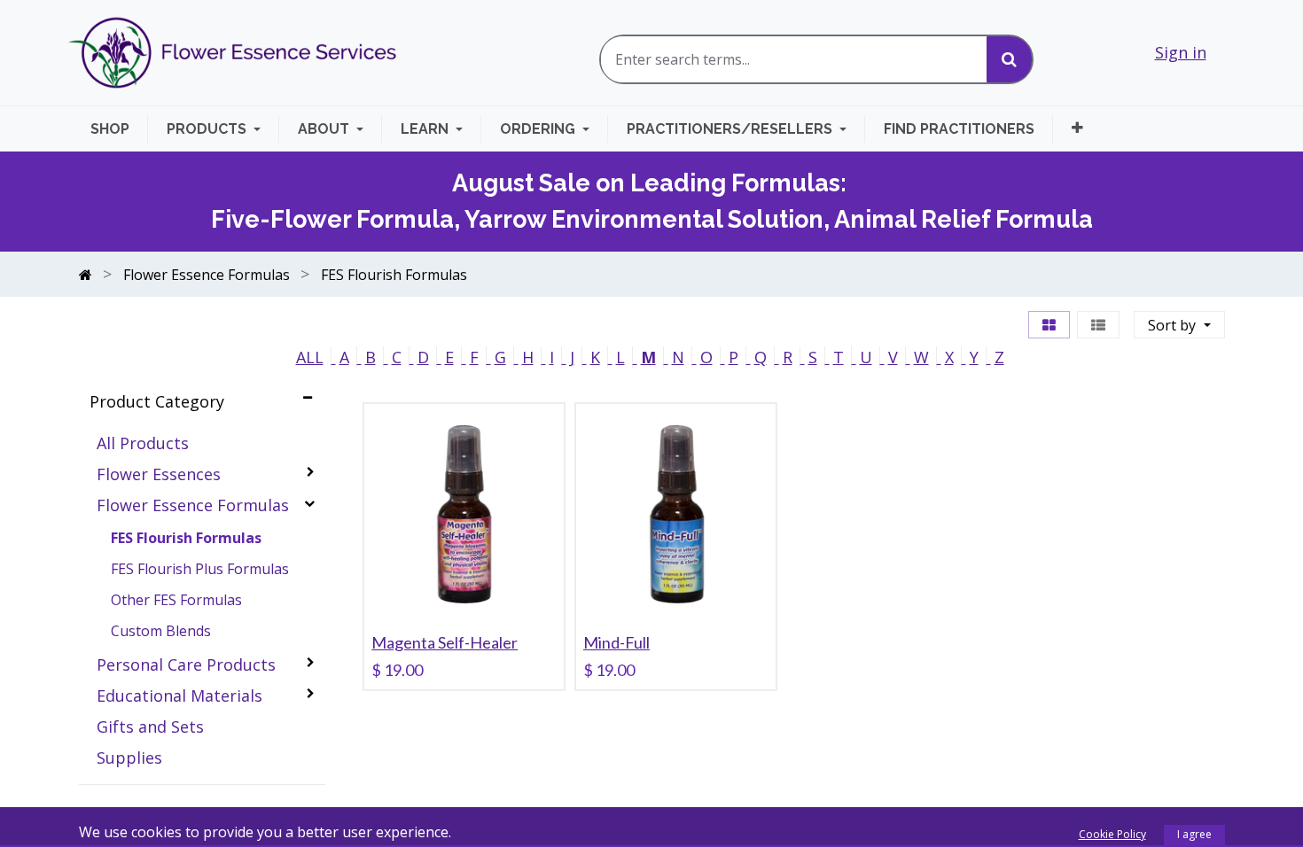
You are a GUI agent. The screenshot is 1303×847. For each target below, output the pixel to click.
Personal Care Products (186, 664)
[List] (1098, 324)
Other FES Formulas (176, 600)
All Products (143, 443)
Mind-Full (616, 642)
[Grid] (1049, 324)
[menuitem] (119, 129)
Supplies (129, 757)
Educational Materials (179, 695)
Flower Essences (159, 474)
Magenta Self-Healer (444, 642)
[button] (1077, 128)
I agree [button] (1194, 834)
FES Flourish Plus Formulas (200, 569)
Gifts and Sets (150, 726)
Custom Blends (161, 631)
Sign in (1180, 52)
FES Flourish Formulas (186, 538)
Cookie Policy (1112, 834)
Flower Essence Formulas (193, 505)
